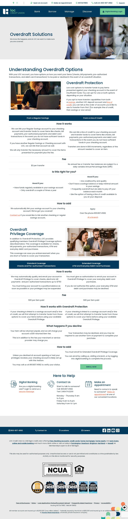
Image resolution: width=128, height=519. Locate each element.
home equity (101, 441)
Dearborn (85, 443)
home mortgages (87, 441)
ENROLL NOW (91, 367)
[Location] (13, 3)
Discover (87, 11)
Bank (37, 11)
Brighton (93, 443)
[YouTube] (113, 430)
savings (71, 102)
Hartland (101, 443)
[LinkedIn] (108, 430)
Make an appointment (104, 393)
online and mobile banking (23, 443)
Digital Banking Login (113, 11)
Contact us (15, 215)
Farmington (76, 443)
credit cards (75, 441)
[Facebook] (104, 430)
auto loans (114, 441)
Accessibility (106, 503)
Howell (110, 443)
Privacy (96, 503)
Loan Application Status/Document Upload (54, 503)
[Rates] (17, 3)
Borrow (52, 11)
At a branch (93, 217)
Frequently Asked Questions (82, 503)
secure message (26, 391)
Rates (34, 503)
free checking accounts (59, 441)
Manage (69, 11)
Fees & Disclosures (23, 503)
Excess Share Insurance (50, 513)
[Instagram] (118, 430)
